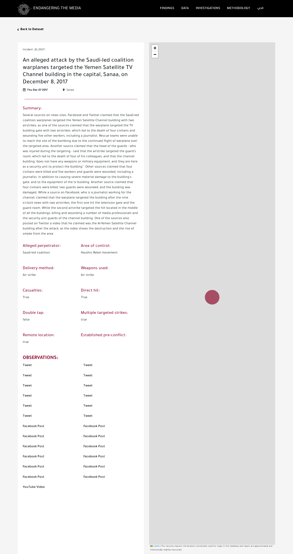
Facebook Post (33, 426)
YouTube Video (34, 487)
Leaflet (156, 546)
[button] (212, 292)
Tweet (27, 365)
